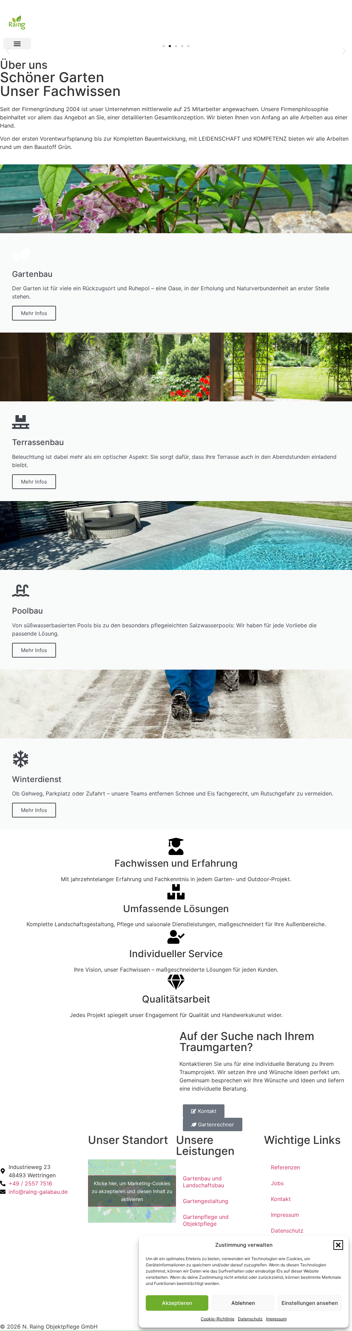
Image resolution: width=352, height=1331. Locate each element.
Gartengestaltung (205, 1201)
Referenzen (285, 1167)
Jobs (277, 1183)
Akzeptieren (177, 1303)
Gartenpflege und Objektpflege (206, 1220)
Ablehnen (243, 1303)
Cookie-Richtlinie (217, 1318)
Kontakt (281, 1198)
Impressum (276, 1318)
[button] (338, 1245)
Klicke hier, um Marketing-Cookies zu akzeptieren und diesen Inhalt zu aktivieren (132, 1191)
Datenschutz (250, 1318)
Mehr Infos (34, 313)
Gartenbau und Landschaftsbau (203, 1182)
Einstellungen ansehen (310, 1303)
